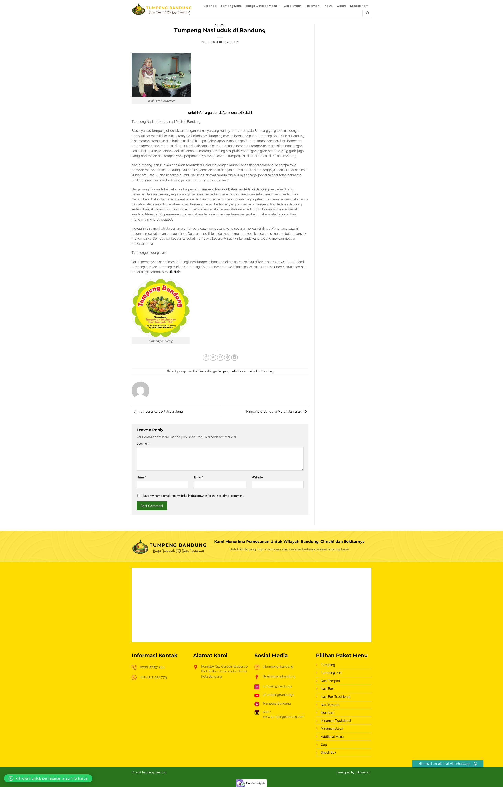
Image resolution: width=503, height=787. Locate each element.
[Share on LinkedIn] (234, 357)
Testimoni (312, 6)
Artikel (220, 24)
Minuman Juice (332, 728)
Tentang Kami (231, 6)
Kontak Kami (359, 6)
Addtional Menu (332, 736)
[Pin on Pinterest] (227, 357)
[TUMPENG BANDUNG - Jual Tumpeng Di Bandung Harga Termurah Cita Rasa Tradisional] (162, 9)
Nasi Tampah (330, 681)
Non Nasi (327, 713)
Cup (324, 745)
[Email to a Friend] (220, 357)
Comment (144, 443)
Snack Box (328, 752)
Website (257, 477)
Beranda (210, 6)
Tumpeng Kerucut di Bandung (160, 411)
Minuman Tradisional (336, 721)
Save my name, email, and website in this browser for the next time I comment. (193, 495)
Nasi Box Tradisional (335, 697)
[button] (367, 13)
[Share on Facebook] (206, 357)
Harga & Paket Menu (261, 6)
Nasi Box (327, 689)
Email (198, 477)
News (328, 6)
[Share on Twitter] (213, 357)
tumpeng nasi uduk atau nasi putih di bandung (245, 371)
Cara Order (292, 6)
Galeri (341, 6)
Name (141, 477)
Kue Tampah (330, 705)
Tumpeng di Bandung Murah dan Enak (273, 411)
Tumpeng (328, 665)
